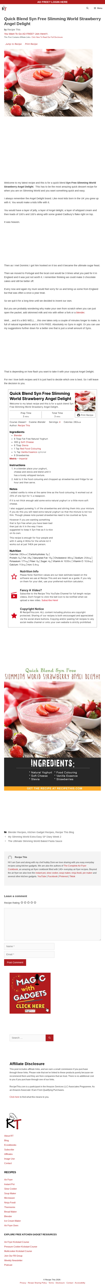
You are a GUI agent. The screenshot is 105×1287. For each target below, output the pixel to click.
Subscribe (9, 1149)
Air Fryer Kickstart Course (16, 1242)
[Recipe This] (4, 8)
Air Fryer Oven (11, 1225)
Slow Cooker (10, 1189)
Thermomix (9, 1207)
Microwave (9, 1198)
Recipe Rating (12, 903)
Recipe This (24, 425)
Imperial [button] (23, 458)
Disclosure (60, 1283)
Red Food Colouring (30, 448)
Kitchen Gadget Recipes (40, 832)
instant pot (41, 873)
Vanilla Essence (29, 452)
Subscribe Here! (50, 600)
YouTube (41, 876)
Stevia (25, 445)
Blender (18, 435)
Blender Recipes (17, 832)
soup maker (64, 873)
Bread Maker (10, 1212)
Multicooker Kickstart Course (18, 1251)
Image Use (9, 1159)
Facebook (53, 876)
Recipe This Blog (64, 832)
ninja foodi (77, 873)
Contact (8, 1163)
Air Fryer (8, 1179)
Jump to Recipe (13, 44)
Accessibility (80, 1283)
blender (80, 312)
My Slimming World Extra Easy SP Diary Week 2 (34, 836)
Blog (6, 1140)
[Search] (49, 1038)
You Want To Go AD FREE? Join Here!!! (26, 33)
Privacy (23, 1283)
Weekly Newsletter (13, 1260)
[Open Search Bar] (87, 8)
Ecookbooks (10, 1145)
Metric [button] (13, 458)
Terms (51, 1283)
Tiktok (72, 876)
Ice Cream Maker (12, 1221)
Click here (14, 1097)
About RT (9, 1136)
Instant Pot (9, 1184)
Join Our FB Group (13, 1256)
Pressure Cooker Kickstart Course (20, 1247)
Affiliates (8, 1154)
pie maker (87, 873)
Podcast (8, 1265)
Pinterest (63, 876)
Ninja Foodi (10, 1202)
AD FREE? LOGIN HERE (52, 2)
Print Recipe (31, 44)
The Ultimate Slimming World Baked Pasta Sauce (35, 841)
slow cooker (52, 873)
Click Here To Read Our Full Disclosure (47, 37)
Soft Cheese (27, 442)
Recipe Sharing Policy (37, 1283)
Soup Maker (10, 1193)
